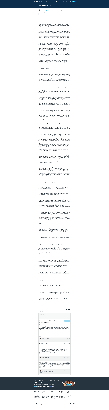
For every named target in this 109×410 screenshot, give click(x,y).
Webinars (51, 397)
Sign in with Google (44, 386)
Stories (60, 1)
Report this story (41, 311)
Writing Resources (62, 397)
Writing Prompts (69, 393)
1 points (43, 338)
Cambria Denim (47, 338)
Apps (44, 1)
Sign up (70, 1)
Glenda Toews (46, 343)
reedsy (38, 1)
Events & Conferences (54, 396)
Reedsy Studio (61, 392)
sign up (43, 320)
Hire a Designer (36, 395)
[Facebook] (73, 403)
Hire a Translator (36, 398)
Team (43, 393)
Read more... (41, 353)
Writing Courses (53, 395)
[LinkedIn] (71, 403)
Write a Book (61, 393)
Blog (51, 392)
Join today (36, 386)
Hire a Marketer (36, 396)
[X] (69, 403)
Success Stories (44, 397)
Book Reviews (69, 392)
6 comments (68, 10)
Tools (66, 1)
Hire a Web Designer (37, 399)
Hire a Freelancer (36, 392)
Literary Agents (69, 395)
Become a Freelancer (45, 396)
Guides (51, 393)
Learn (63, 1)
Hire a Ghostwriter (37, 397)
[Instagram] (70, 403)
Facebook (51, 386)
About (43, 392)
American (43, 12)
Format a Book (61, 396)
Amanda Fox (46, 362)
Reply (40, 336)
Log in (74, 1)
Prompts (56, 1)
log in (47, 320)
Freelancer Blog (53, 398)
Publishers (68, 396)
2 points (43, 370)
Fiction (40, 12)
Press (43, 395)
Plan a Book (61, 395)
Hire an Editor (36, 393)
